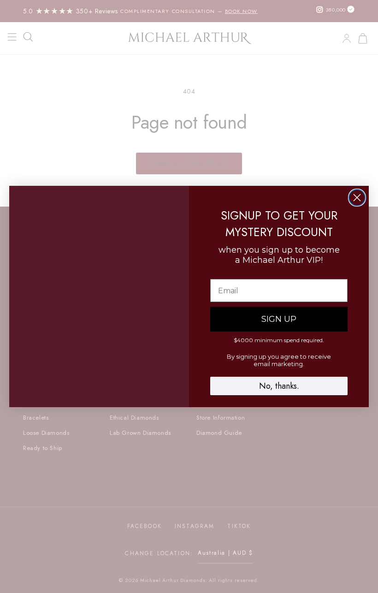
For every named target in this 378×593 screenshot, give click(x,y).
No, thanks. (279, 386)
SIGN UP (278, 319)
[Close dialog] (357, 198)
